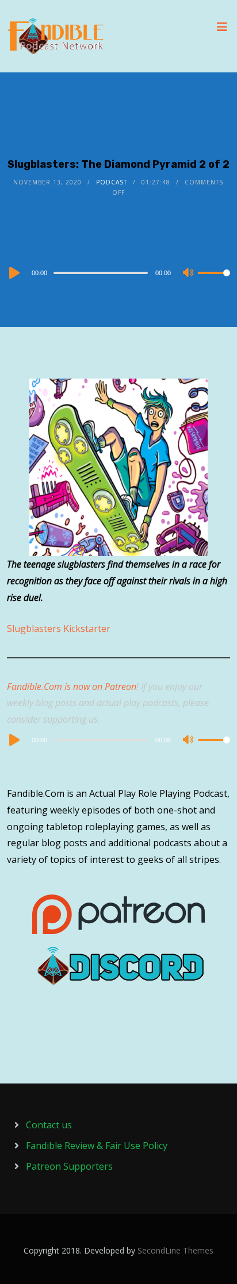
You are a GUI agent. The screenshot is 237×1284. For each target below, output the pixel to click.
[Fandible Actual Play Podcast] (56, 36)
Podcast (111, 182)
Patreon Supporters (69, 1166)
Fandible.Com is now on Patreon (71, 686)
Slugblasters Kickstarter (58, 628)
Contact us (49, 1125)
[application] (118, 272)
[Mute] (188, 273)
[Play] (13, 272)
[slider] (214, 282)
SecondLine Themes (175, 1250)
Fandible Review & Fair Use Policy (96, 1145)
